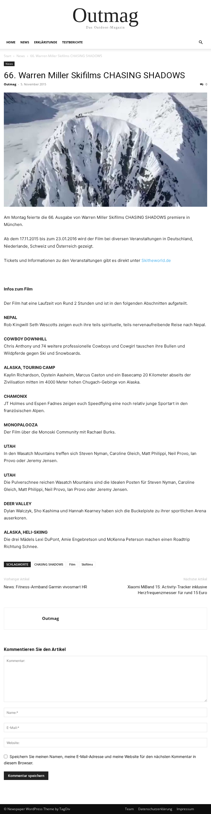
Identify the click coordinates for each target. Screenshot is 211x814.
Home (10, 42)
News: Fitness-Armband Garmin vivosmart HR (45, 586)
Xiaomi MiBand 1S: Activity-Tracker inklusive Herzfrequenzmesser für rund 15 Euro (167, 589)
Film (72, 564)
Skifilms (87, 564)
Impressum (185, 809)
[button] (200, 42)
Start (7, 56)
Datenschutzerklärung (155, 809)
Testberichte (72, 42)
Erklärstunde (45, 42)
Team (129, 809)
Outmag (10, 84)
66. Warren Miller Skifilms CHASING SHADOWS (94, 75)
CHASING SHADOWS (48, 564)
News (24, 42)
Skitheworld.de (156, 260)
